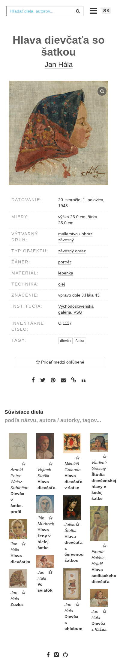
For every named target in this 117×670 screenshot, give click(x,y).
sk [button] (106, 10)
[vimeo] (58, 654)
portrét (64, 262)
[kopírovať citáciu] (84, 381)
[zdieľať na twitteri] (42, 380)
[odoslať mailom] (63, 380)
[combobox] (44, 11)
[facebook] (49, 654)
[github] (67, 654)
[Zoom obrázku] (58, 133)
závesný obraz (72, 250)
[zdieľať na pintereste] (53, 380)
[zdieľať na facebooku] (33, 380)
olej (61, 284)
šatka (80, 341)
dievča (65, 341)
